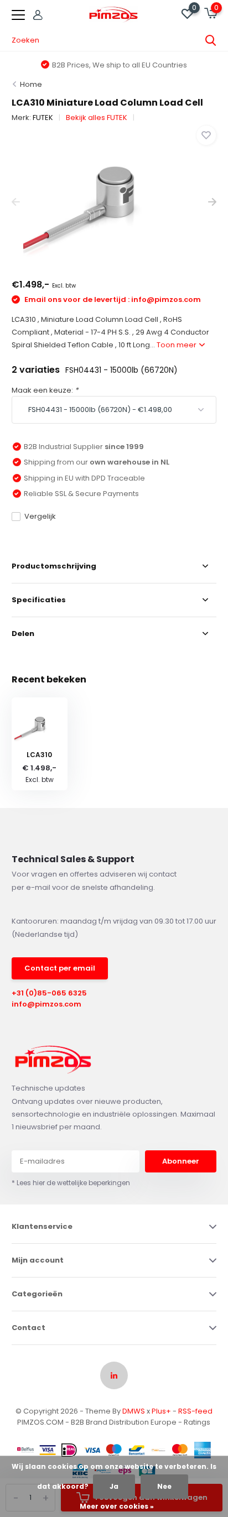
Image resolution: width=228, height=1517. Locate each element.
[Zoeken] (210, 40)
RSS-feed (195, 1411)
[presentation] (16, 202)
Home (31, 84)
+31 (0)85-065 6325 (49, 993)
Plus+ (161, 1411)
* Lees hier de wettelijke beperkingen (71, 1182)
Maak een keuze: (45, 390)
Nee (164, 1486)
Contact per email (59, 968)
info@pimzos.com (46, 1004)
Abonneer (180, 1161)
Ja (114, 1486)
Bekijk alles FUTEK (96, 117)
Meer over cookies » (117, 1506)
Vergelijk (40, 516)
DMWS (133, 1411)
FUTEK (43, 117)
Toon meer (177, 345)
